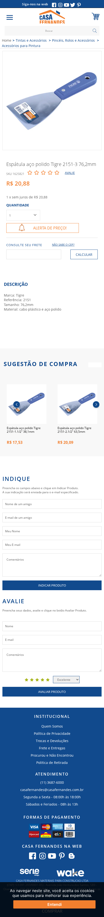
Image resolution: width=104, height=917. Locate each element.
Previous (16, 405)
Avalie (70, 173)
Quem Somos (52, 726)
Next (96, 405)
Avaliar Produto (52, 692)
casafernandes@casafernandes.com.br (52, 789)
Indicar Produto (52, 585)
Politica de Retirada (52, 762)
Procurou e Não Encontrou (52, 755)
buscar (94, 31)
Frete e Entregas (52, 748)
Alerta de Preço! (50, 228)
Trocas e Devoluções (52, 740)
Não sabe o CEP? (63, 244)
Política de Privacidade (52, 733)
